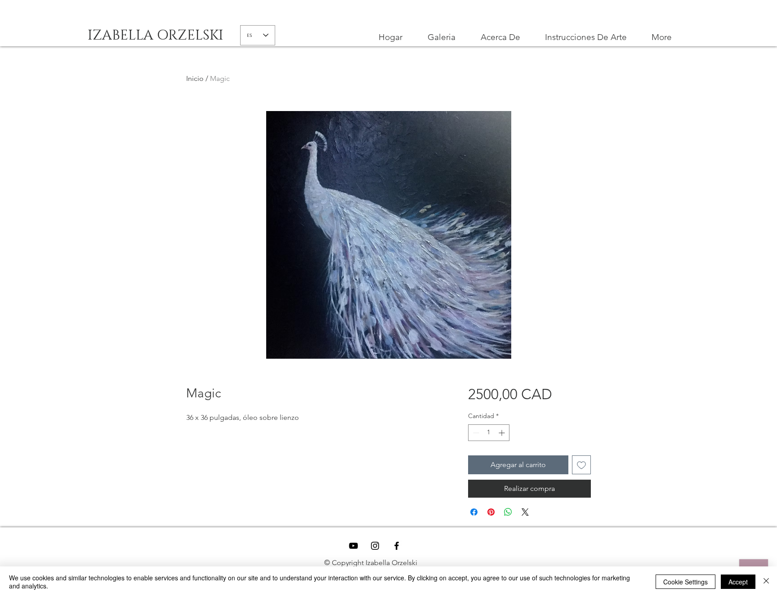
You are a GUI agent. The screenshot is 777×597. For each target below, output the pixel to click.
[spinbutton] (489, 433)
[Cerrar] (766, 582)
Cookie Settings (685, 581)
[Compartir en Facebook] (474, 512)
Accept (738, 581)
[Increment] (502, 433)
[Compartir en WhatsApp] (508, 512)
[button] (585, 37)
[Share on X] (525, 512)
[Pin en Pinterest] (491, 512)
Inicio (195, 78)
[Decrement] (475, 433)
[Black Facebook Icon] (396, 545)
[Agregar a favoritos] (581, 464)
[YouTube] (353, 545)
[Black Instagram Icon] (375, 545)
